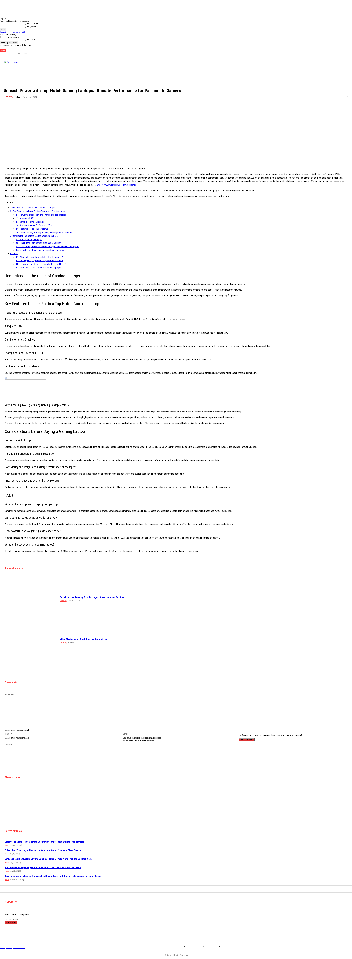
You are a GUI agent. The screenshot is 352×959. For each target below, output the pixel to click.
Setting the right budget (29, 239)
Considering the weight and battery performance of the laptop (47, 246)
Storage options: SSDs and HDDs (34, 225)
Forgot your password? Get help (14, 32)
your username (31, 23)
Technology (8, 97)
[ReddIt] (29, 789)
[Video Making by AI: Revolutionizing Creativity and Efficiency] (31, 640)
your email (30, 39)
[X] (19, 50)
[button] (345, 60)
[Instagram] (15, 50)
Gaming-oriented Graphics (30, 222)
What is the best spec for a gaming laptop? (38, 267)
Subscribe (11, 922)
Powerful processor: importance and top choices (41, 215)
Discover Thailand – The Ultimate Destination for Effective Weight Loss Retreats (44, 841)
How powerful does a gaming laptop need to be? (41, 264)
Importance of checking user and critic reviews (40, 250)
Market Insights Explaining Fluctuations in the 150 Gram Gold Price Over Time (43, 867)
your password (31, 26)
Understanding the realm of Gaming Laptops (32, 207)
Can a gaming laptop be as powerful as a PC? (39, 260)
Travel (7, 845)
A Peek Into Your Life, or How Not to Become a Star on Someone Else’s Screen (43, 850)
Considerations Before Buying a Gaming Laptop (34, 236)
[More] (68, 790)
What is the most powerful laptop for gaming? (39, 257)
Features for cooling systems (32, 229)
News (7, 854)
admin (18, 97)
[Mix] (48, 789)
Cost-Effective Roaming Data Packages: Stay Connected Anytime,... (93, 597)
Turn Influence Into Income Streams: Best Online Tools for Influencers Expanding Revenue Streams (53, 876)
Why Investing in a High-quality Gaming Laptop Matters (44, 232)
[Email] (38, 789)
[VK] (58, 789)
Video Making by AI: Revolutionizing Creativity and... (85, 639)
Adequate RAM (25, 218)
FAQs (14, 253)
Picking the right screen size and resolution (38, 243)
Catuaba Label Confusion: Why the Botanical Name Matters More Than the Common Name (49, 858)
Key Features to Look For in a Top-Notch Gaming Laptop (38, 211)
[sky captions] (38, 60)
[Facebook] (10, 50)
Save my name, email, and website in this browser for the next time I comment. (272, 735)
